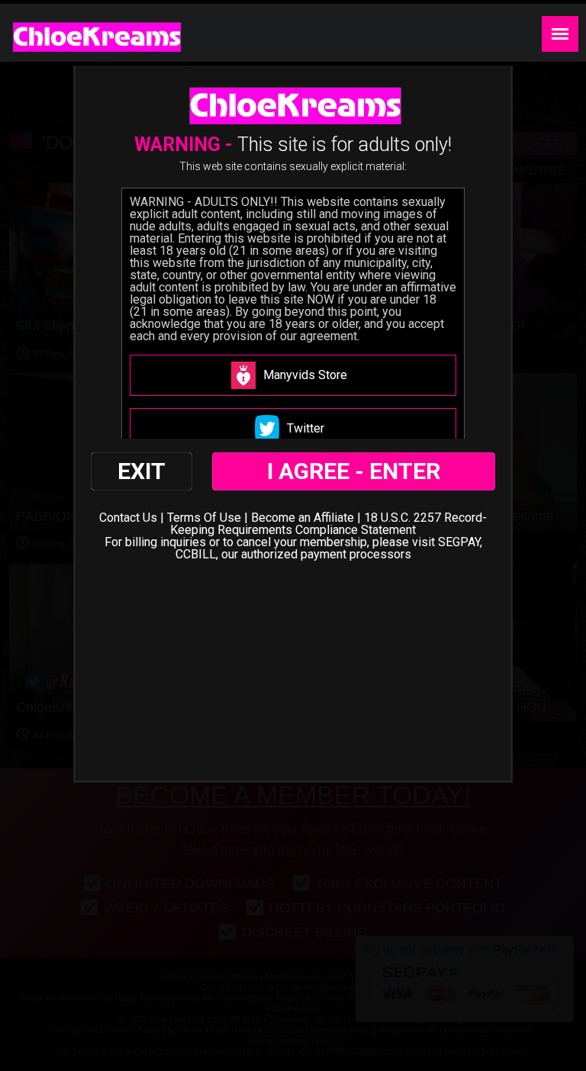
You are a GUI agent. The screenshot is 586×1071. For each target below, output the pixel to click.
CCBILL (195, 554)
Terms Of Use (204, 517)
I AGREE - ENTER (353, 471)
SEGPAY (459, 542)
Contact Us (128, 517)
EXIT (142, 471)
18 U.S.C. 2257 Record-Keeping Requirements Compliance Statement (328, 523)
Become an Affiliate (302, 517)
